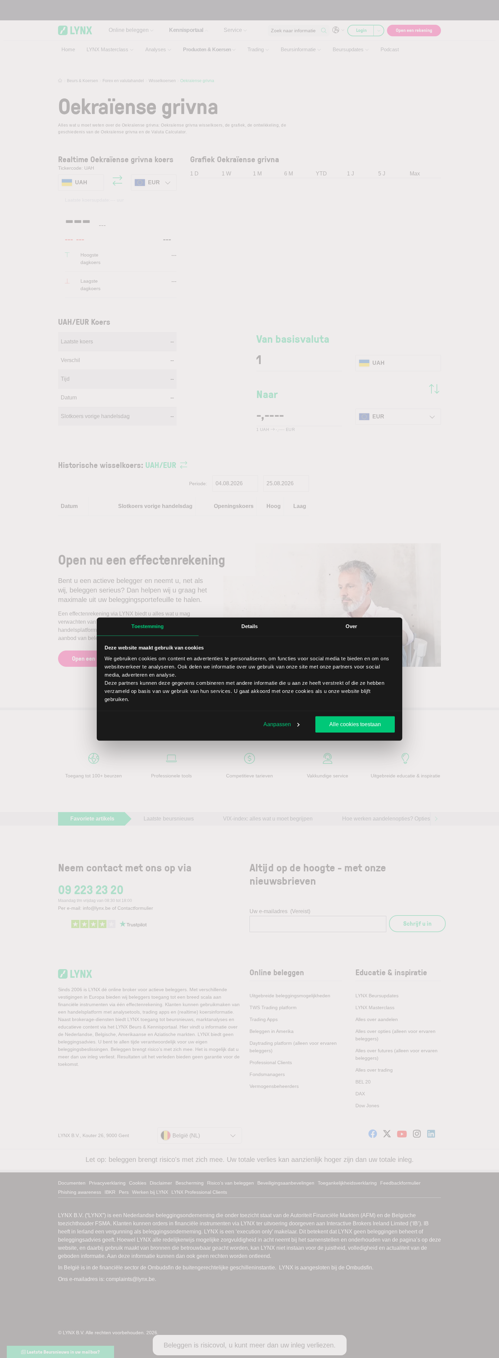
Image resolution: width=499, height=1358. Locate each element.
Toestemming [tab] (147, 626)
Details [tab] (249, 626)
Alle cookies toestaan (355, 724)
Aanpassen (277, 724)
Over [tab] (351, 626)
